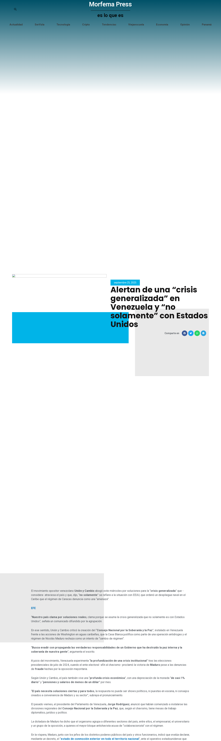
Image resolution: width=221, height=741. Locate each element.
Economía (162, 24)
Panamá (207, 24)
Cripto (86, 24)
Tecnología (63, 24)
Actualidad (16, 24)
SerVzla (39, 24)
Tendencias (109, 24)
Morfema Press (110, 4)
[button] (184, 333)
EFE (33, 608)
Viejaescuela (136, 24)
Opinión (185, 24)
